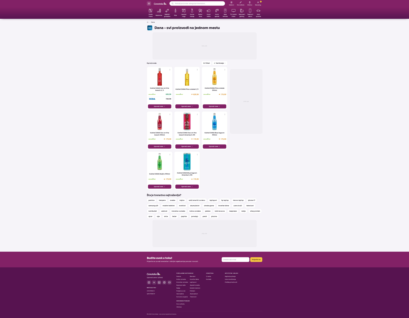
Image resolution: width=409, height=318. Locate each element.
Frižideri (192, 291)
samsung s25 (153, 206)
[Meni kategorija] (149, 3)
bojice (182, 200)
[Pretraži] (172, 3)
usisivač (164, 211)
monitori (182, 206)
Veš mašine (180, 294)
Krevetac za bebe (182, 282)
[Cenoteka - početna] (160, 3)
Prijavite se (256, 260)
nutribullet (153, 211)
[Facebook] (149, 282)
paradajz (194, 216)
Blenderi (192, 276)
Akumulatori (194, 294)
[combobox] (199, 3)
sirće (166, 216)
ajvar (150, 216)
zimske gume (209, 206)
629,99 (196, 94)
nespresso (233, 211)
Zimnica (179, 307)
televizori (250, 206)
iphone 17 (251, 200)
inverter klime (223, 206)
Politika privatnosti (231, 282)
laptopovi (213, 200)
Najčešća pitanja (230, 276)
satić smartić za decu (197, 200)
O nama (208, 276)
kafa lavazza (220, 211)
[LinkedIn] (159, 282)
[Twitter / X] (154, 282)
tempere (162, 200)
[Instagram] (164, 282)
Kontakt (208, 279)
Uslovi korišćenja (230, 279)
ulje (158, 216)
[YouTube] (169, 282)
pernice (151, 200)
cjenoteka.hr (151, 294)
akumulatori (194, 206)
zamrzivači (237, 206)
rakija (243, 211)
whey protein (255, 211)
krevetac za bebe (178, 211)
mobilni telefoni (169, 206)
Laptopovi (193, 282)
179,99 (223, 94)
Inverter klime (194, 279)
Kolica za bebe (181, 279)
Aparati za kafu (195, 285)
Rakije (178, 288)
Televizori (193, 297)
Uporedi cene (158, 106)
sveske (172, 200)
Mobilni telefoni (195, 288)
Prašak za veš (180, 291)
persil (205, 216)
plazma (214, 216)
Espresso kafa (181, 285)
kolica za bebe (195, 211)
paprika (184, 216)
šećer (174, 216)
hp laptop (225, 200)
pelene (207, 211)
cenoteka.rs (151, 291)
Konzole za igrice (182, 297)
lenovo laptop (238, 200)
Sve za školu (180, 304)
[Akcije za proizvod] (170, 70)
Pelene (178, 276)
